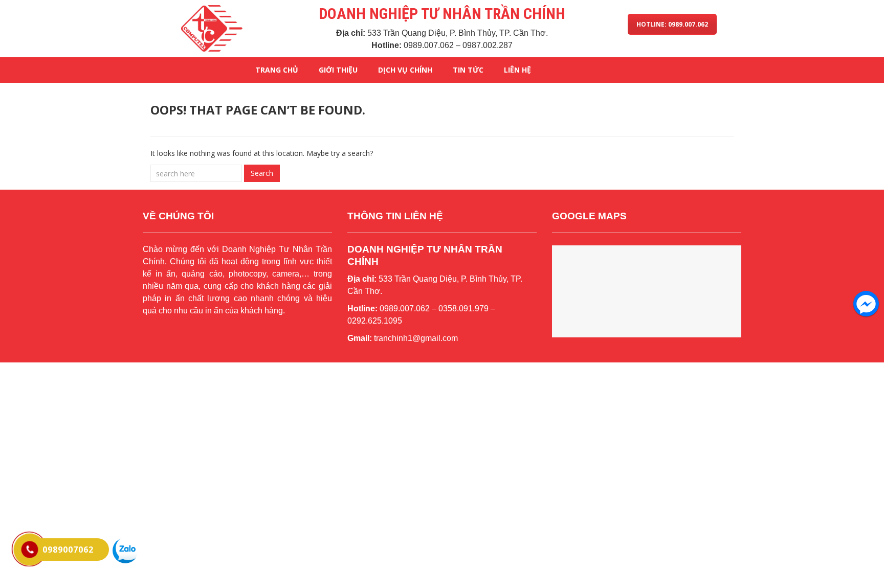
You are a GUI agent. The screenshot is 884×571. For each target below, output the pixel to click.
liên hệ (517, 70)
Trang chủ (276, 70)
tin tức (468, 70)
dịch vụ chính (405, 70)
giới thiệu (338, 70)
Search (262, 173)
